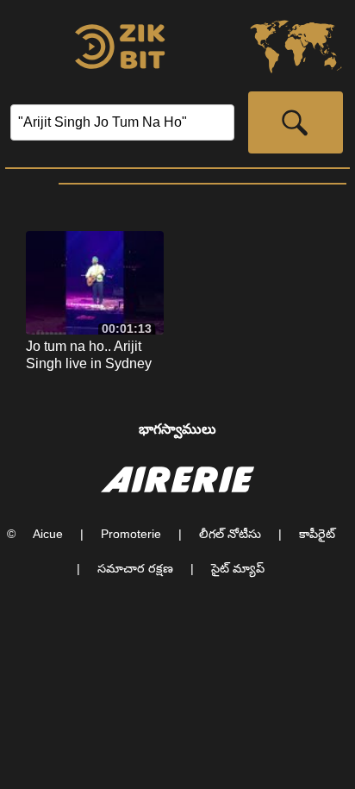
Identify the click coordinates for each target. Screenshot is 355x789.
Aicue (48, 534)
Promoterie (131, 534)
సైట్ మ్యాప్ (238, 568)
